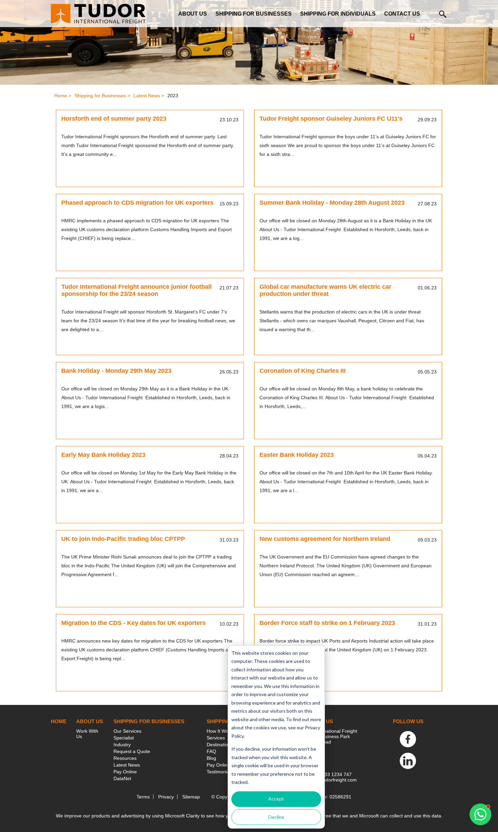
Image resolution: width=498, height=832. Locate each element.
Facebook (408, 739)
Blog (211, 758)
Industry (122, 744)
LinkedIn (408, 761)
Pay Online (125, 771)
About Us (192, 14)
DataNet (122, 778)
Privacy (166, 796)
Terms (143, 796)
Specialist (123, 737)
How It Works (221, 731)
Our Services (127, 731)
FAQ (211, 751)
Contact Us (402, 14)
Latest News (126, 765)
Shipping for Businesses (253, 14)
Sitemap (191, 796)
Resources (125, 758)
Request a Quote (131, 751)
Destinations (220, 744)
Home (58, 721)
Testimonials (220, 771)
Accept (276, 798)
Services (216, 737)
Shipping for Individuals (338, 14)
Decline (276, 817)
